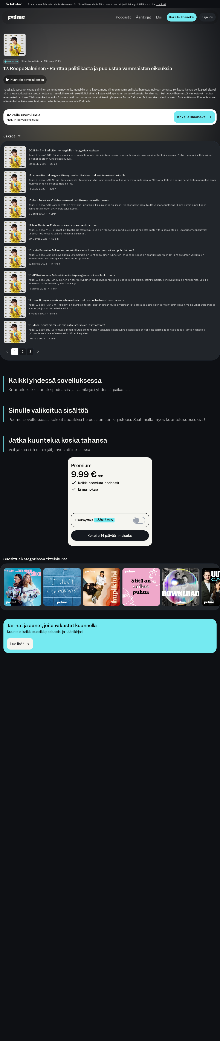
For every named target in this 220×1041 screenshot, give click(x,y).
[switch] (139, 520)
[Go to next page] (38, 351)
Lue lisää (161, 4)
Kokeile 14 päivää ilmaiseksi (110, 535)
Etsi (159, 17)
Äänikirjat (143, 17)
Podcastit (123, 17)
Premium (81, 465)
